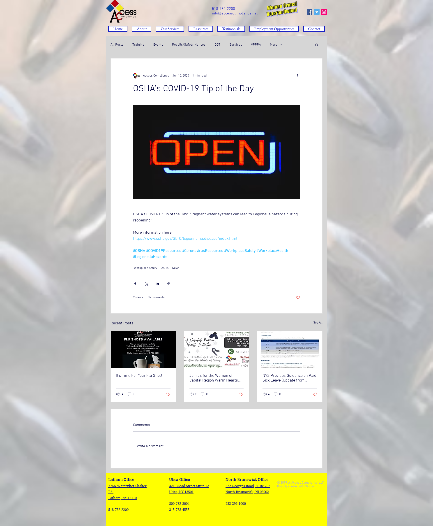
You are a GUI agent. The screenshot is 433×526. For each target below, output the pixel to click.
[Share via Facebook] (135, 283)
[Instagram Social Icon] (324, 12)
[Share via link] (168, 283)
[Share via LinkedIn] (157, 283)
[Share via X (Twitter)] (146, 283)
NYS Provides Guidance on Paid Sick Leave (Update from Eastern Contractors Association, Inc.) (289, 378)
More (273, 45)
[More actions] (297, 75)
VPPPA (256, 45)
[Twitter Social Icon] (317, 12)
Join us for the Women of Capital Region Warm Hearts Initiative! (213, 378)
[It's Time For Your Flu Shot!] (143, 349)
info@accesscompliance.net (235, 13)
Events (158, 45)
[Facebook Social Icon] (309, 12)
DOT (217, 45)
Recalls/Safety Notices (188, 45)
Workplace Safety (145, 268)
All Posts (117, 45)
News (176, 268)
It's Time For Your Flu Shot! (139, 375)
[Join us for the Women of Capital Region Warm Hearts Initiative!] (216, 349)
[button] (201, 29)
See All (317, 323)
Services (235, 45)
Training (138, 45)
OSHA (164, 268)
